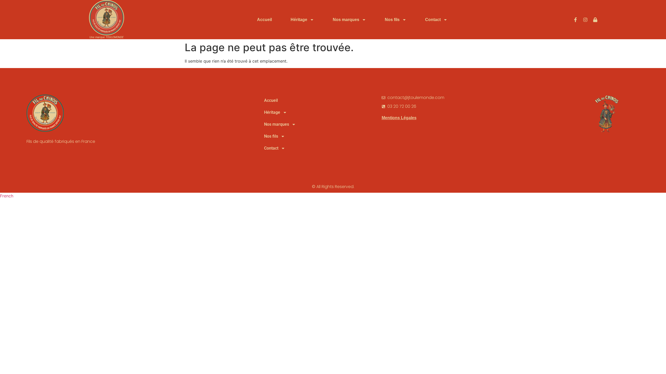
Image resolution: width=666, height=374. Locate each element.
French (6, 195)
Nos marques (346, 19)
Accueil (264, 19)
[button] (333, 196)
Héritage (299, 19)
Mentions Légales (399, 118)
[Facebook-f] (575, 19)
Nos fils (392, 19)
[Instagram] (585, 19)
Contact (433, 19)
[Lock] (595, 19)
